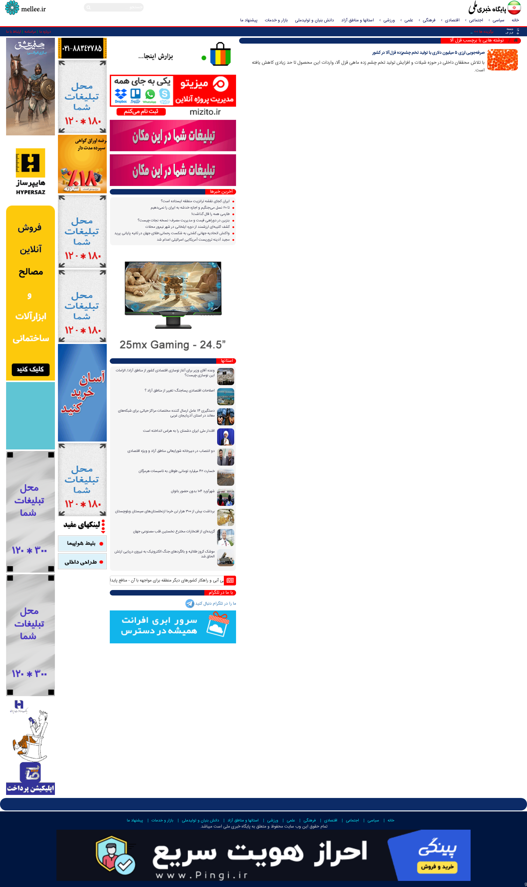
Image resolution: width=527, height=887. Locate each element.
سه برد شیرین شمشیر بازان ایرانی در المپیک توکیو (189, 580)
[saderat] (30, 746)
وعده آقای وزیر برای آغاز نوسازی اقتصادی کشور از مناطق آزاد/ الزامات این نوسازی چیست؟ (165, 372)
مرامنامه (30, 32)
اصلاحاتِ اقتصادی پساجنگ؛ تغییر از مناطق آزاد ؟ (180, 391)
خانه (515, 20)
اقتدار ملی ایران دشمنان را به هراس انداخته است (179, 431)
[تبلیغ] (30, 259)
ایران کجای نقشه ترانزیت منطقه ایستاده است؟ (196, 201)
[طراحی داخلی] (82, 561)
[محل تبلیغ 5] (82, 479)
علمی (408, 20)
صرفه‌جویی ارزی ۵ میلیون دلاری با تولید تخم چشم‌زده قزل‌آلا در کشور (428, 53)
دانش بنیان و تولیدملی (314, 20)
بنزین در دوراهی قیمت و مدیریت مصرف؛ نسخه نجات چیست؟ (184, 220)
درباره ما (45, 32)
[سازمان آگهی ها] (82, 48)
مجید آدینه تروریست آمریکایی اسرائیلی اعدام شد (194, 240)
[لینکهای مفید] (82, 526)
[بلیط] (82, 543)
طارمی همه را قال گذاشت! (211, 214)
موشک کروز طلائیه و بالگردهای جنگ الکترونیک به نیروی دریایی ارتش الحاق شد (164, 554)
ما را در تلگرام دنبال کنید (215, 603)
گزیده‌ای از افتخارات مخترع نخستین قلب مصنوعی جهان (174, 531)
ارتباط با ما (13, 32)
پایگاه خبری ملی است (231, 826)
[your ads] (30, 512)
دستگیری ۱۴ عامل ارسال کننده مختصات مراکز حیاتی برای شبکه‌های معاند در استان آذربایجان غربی (166, 413)
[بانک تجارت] (82, 393)
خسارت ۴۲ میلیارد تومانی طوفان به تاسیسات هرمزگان (176, 471)
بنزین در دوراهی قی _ (454, 31)
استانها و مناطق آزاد (357, 20)
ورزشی (389, 20)
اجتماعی (476, 20)
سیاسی (498, 20)
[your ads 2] (30, 635)
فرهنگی (429, 20)
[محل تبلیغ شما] (82, 97)
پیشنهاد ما (248, 20)
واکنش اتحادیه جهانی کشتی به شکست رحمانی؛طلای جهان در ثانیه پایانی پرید (172, 233)
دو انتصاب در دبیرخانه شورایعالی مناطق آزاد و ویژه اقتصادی (171, 451)
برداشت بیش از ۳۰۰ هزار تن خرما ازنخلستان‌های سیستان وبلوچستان (165, 511)
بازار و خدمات (276, 20)
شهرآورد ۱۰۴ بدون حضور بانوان (193, 491)
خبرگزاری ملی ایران (481, 8)
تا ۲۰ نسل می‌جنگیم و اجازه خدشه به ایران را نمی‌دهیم (191, 208)
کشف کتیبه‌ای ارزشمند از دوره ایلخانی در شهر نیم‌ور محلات (188, 227)
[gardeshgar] (30, 416)
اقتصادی (452, 20)
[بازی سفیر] (30, 86)
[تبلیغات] (82, 164)
